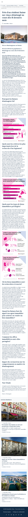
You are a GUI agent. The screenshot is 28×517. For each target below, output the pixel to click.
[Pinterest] (21, 514)
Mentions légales (7, 512)
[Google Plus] (16, 514)
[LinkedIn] (14, 514)
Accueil (3, 5)
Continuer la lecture (6, 432)
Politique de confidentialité (19, 512)
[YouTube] (19, 514)
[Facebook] (6, 514)
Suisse (11, 23)
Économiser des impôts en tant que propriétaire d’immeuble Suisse (12, 425)
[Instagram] (11, 514)
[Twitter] (9, 514)
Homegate (8, 393)
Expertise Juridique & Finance (12, 5)
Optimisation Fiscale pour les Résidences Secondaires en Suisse (14, 494)
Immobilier (21, 5)
